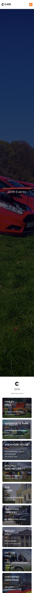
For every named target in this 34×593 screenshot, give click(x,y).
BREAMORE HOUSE (16, 444)
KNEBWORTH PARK (16, 423)
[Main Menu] (30, 4)
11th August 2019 (14, 454)
